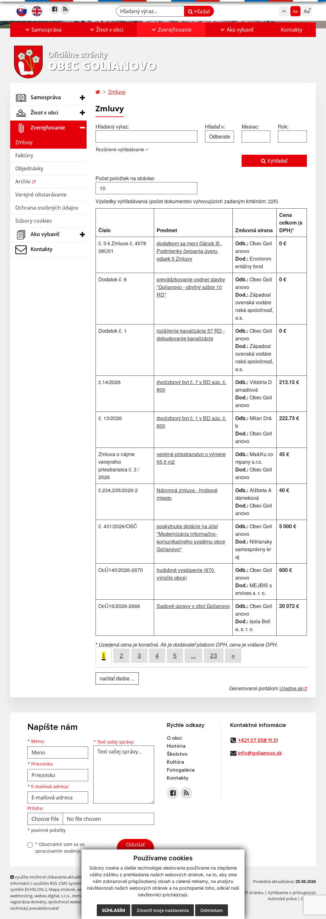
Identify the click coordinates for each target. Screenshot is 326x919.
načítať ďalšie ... (117, 678)
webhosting (21, 896)
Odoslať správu (135, 848)
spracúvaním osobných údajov (67, 851)
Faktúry (24, 155)
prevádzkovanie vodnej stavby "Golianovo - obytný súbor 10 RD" (191, 287)
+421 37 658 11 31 (258, 740)
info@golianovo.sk (260, 753)
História (176, 746)
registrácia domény (28, 902)
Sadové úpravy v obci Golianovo (193, 606)
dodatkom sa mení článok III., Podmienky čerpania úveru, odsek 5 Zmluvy (189, 251)
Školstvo (177, 754)
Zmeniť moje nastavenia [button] (163, 910)
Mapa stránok (62, 889)
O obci (174, 738)
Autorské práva (282, 898)
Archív (23, 181)
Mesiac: (250, 126)
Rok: (283, 126)
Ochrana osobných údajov (46, 207)
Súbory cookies (33, 220)
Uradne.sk (291, 688)
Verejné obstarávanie (41, 194)
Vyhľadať (276, 160)
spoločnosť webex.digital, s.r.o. (77, 902)
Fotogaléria (181, 770)
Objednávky (29, 168)
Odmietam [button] (211, 910)
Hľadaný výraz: (112, 126)
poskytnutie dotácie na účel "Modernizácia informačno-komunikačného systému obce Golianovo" (191, 537)
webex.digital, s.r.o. (52, 896)
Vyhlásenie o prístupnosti (292, 892)
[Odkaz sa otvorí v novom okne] (54, 9)
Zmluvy (23, 142)
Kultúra (175, 762)
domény (80, 896)
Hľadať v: (215, 126)
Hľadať (201, 11)
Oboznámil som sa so (67, 847)
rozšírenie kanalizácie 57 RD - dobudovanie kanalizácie (191, 334)
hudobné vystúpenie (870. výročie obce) (186, 573)
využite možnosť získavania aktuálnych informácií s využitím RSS (49, 880)
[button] (42, 29)
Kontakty (291, 29)
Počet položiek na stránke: (125, 178)
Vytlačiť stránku (249, 892)
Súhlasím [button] (113, 910)
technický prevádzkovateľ (34, 908)
